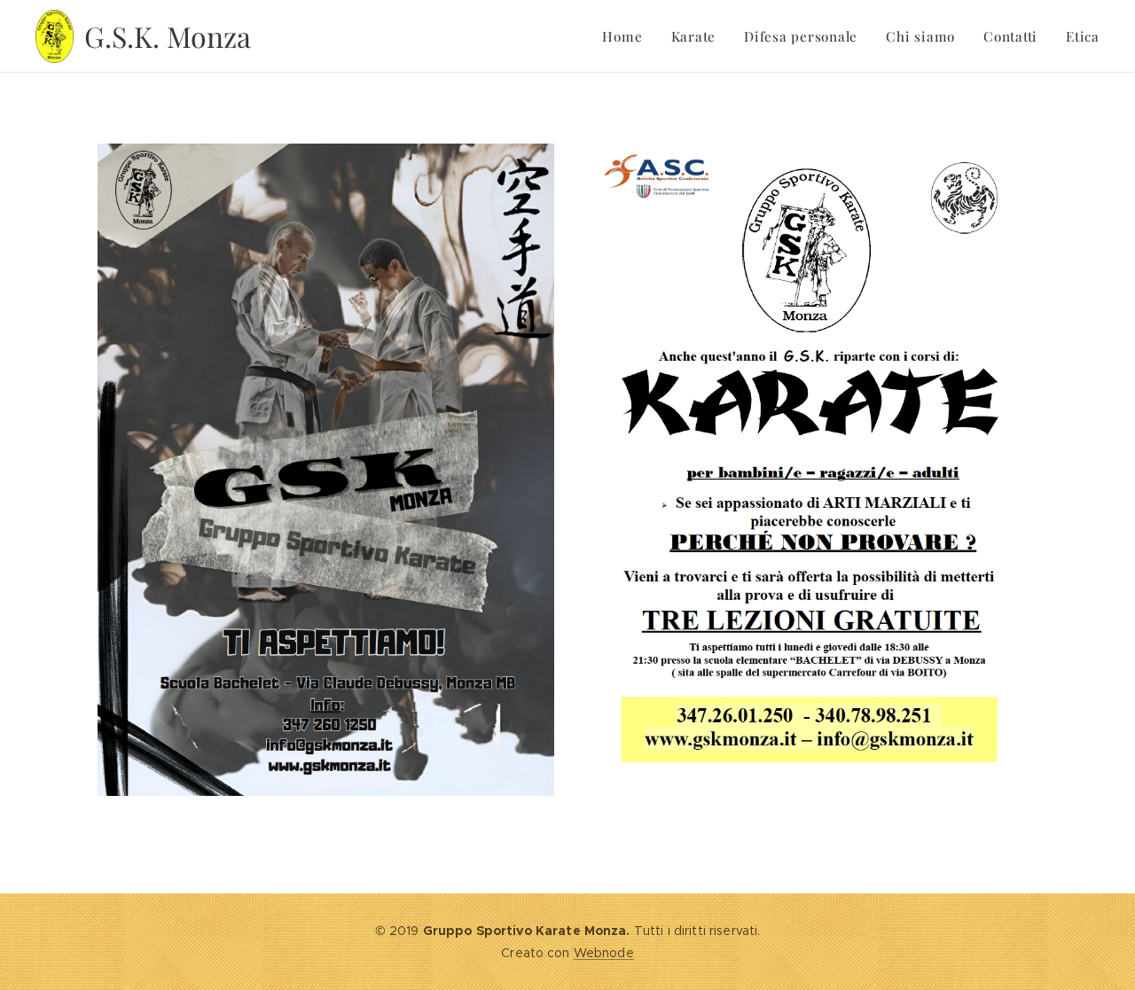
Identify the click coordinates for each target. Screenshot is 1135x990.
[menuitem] (627, 36)
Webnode (604, 953)
